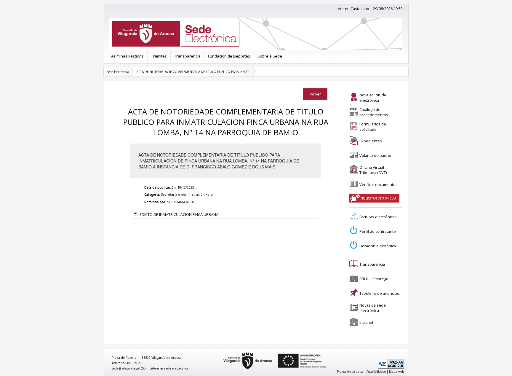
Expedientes (370, 141)
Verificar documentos (378, 184)
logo (221, 353)
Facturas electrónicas (378, 216)
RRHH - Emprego (373, 278)
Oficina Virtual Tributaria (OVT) (373, 170)
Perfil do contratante (377, 231)
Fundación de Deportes (229, 56)
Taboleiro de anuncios (379, 293)
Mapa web (396, 371)
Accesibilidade (376, 371)
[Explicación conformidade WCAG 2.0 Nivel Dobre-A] (391, 367)
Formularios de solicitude (372, 126)
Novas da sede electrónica (372, 307)
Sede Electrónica (118, 72)
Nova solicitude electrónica (372, 97)
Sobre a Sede (269, 56)
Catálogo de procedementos (373, 112)
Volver (315, 94)
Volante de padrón (376, 155)
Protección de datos (350, 371)
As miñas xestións (127, 56)
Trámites (159, 56)
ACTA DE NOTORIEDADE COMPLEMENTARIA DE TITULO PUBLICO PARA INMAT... (194, 72)
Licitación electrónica (377, 245)
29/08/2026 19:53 (388, 8)
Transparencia (187, 56)
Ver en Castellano (353, 8)
